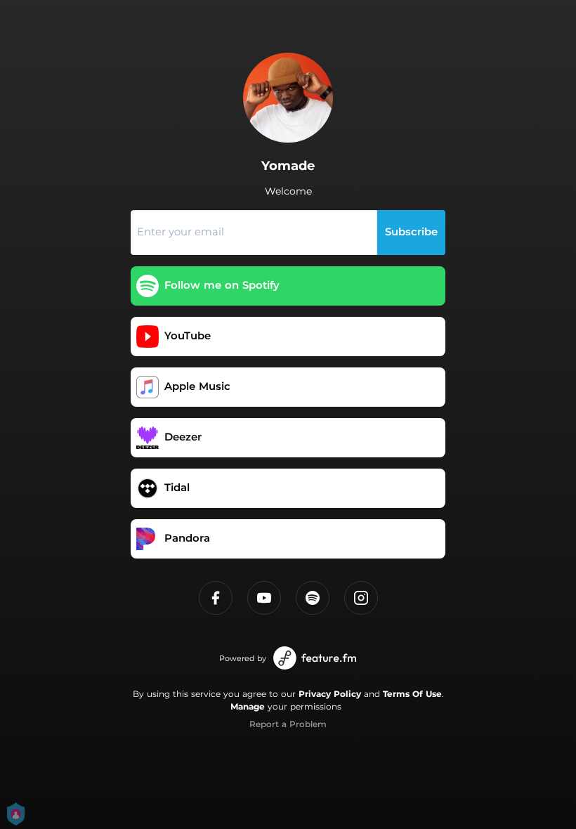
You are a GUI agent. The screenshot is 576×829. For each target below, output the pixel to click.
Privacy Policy (330, 693)
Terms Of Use (412, 693)
